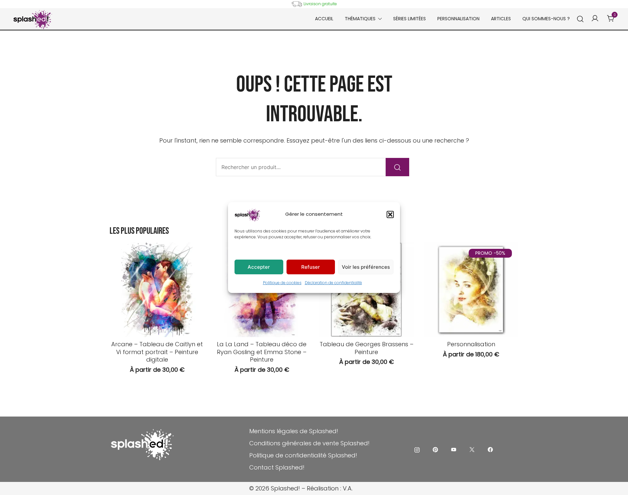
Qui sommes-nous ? (546, 18)
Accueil (324, 18)
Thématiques (360, 18)
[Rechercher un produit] (580, 19)
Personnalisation (458, 18)
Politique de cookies (282, 282)
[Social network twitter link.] (472, 449)
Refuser (310, 267)
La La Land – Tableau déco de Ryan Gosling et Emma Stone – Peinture (261, 352)
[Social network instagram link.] (417, 449)
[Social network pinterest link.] (435, 449)
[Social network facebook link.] (490, 449)
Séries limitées (409, 18)
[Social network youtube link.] (453, 449)
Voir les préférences (366, 267)
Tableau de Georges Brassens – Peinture (366, 348)
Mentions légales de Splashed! (293, 431)
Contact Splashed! (277, 467)
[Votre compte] (595, 18)
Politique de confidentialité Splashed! (303, 455)
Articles (501, 18)
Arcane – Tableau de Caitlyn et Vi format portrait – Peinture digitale (157, 352)
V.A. (348, 488)
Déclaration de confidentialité (333, 282)
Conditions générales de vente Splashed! (309, 443)
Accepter (259, 267)
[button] (390, 214)
